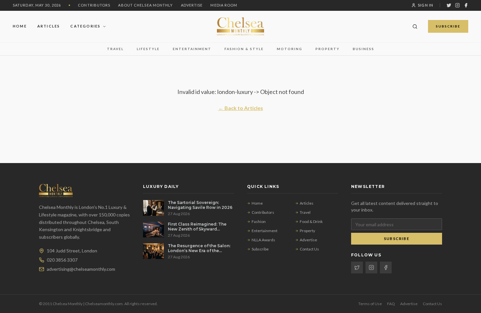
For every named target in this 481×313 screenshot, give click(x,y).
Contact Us (309, 249)
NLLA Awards (263, 239)
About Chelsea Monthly (145, 5)
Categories (85, 26)
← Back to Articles (240, 108)
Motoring (289, 49)
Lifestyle (148, 49)
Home (20, 26)
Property (327, 49)
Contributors (94, 5)
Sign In (425, 5)
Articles (48, 26)
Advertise (192, 5)
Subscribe (448, 26)
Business (363, 49)
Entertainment (192, 49)
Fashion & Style (244, 49)
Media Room (223, 5)
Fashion (259, 221)
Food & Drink (311, 221)
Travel (115, 49)
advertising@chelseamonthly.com (81, 269)
